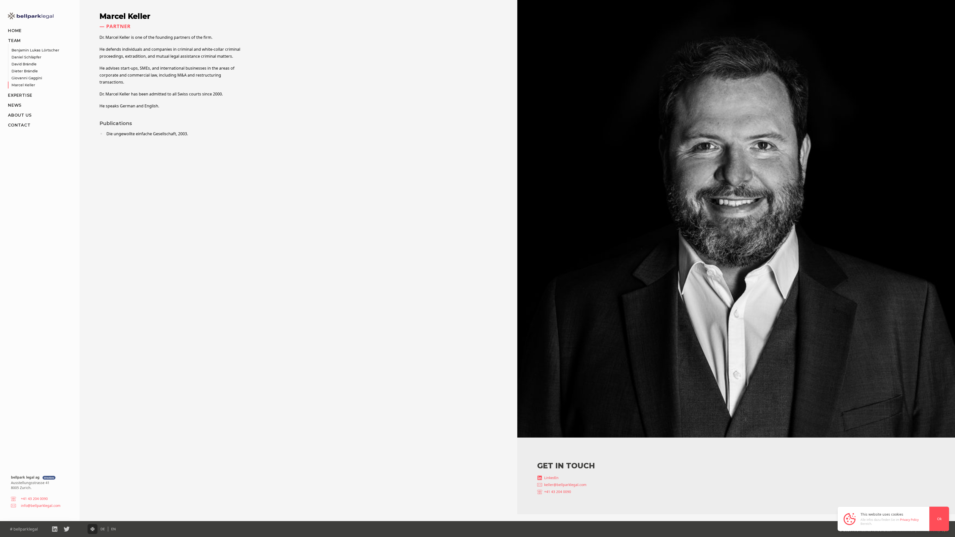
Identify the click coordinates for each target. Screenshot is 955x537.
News (15, 105)
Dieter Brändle (24, 71)
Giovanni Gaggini (26, 78)
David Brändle (24, 64)
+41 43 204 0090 (557, 491)
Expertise (20, 95)
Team (14, 40)
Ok (939, 518)
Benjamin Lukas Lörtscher (35, 50)
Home (15, 30)
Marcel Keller (23, 85)
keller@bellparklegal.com (565, 484)
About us (20, 115)
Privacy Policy (909, 520)
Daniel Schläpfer (26, 57)
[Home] (30, 16)
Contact (19, 125)
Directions (49, 477)
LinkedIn (551, 477)
